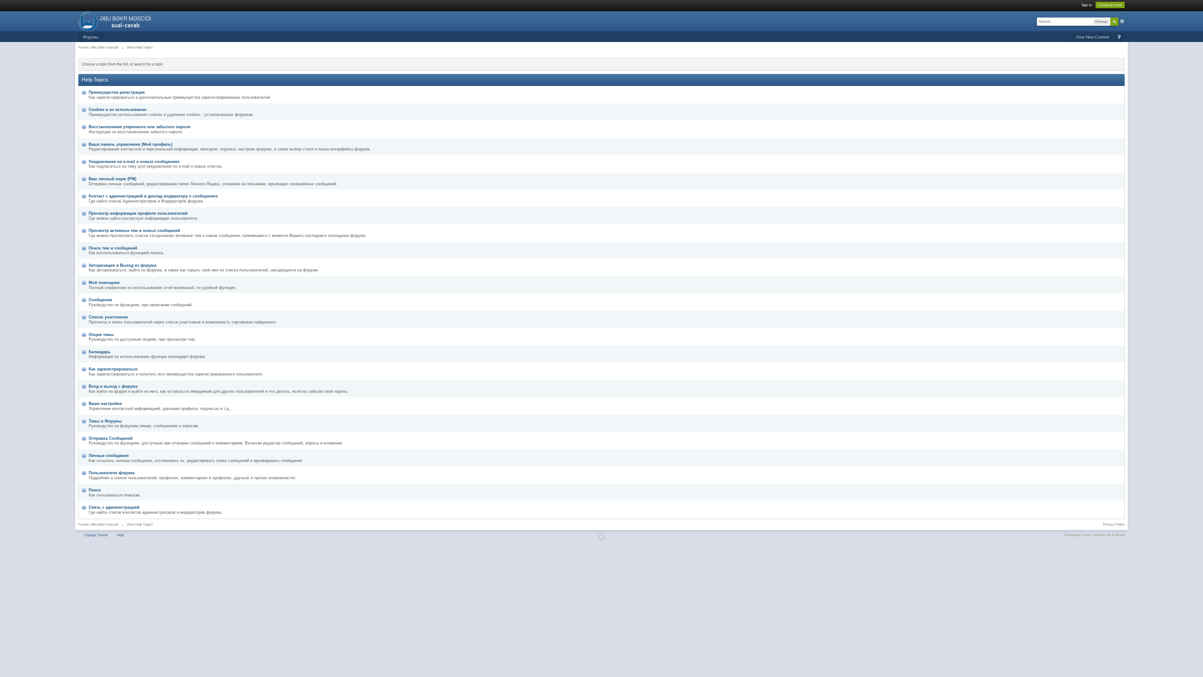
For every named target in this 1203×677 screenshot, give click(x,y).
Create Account (1110, 5)
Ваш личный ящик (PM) (112, 178)
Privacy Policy (1114, 524)
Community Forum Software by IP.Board (1094, 535)
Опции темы (101, 334)
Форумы (90, 37)
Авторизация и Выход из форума (122, 265)
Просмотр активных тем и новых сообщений (134, 230)
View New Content (1092, 37)
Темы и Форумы (105, 421)
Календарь (99, 351)
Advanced (1122, 21)
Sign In (1086, 5)
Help (120, 535)
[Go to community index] (116, 20)
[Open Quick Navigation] (1119, 37)
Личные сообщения (109, 455)
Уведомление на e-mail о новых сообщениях (134, 161)
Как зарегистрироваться (113, 369)
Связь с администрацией (114, 507)
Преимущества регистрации (117, 92)
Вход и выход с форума (113, 386)
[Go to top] (601, 537)
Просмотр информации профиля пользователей (138, 213)
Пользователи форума (111, 472)
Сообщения (100, 299)
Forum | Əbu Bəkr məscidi (98, 524)
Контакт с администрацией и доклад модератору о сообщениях (153, 196)
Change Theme (96, 535)
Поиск (95, 490)
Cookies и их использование (117, 109)
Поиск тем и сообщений (113, 248)
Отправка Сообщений (111, 438)
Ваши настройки (105, 403)
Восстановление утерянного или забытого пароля (139, 126)
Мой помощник (104, 282)
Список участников (108, 317)
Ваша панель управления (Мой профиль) (130, 144)
